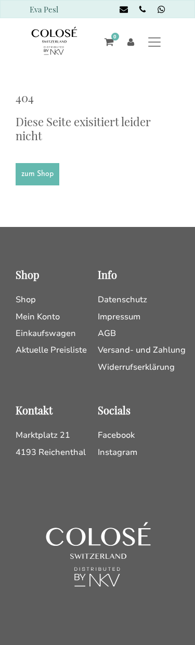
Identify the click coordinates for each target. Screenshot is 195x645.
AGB (107, 333)
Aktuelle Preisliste (51, 350)
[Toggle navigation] (154, 41)
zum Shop (37, 174)
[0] (106, 42)
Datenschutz (122, 299)
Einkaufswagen (46, 333)
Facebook (116, 435)
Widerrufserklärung (136, 367)
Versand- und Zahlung (142, 350)
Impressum (119, 316)
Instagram (117, 452)
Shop (26, 299)
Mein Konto (38, 316)
